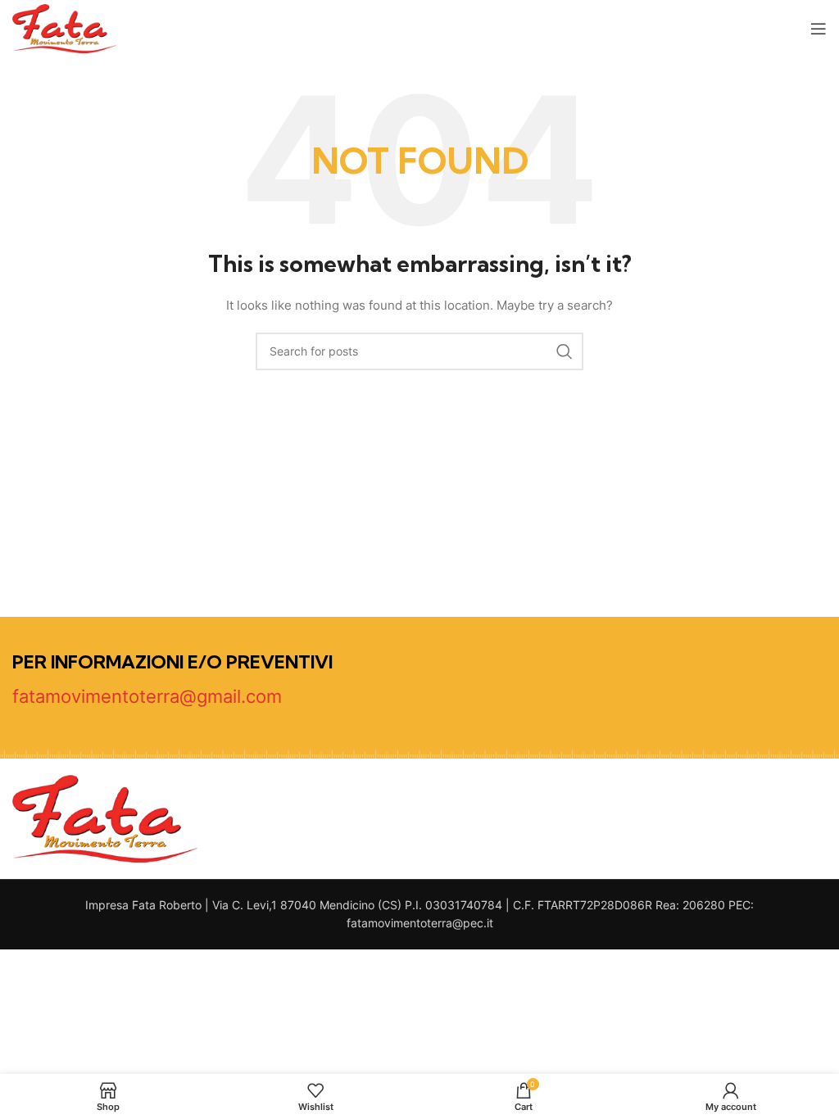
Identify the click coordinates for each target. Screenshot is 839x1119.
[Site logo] (64, 27)
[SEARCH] (564, 351)
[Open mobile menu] (818, 28)
